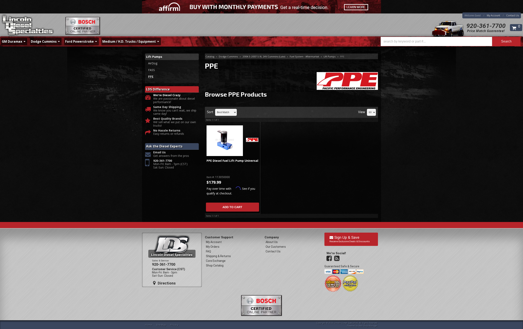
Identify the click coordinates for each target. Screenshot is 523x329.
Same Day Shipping (167, 107)
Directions (166, 283)
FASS (151, 70)
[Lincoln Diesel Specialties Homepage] (28, 25)
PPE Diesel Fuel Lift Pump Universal (232, 161)
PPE (150, 76)
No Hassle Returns (166, 130)
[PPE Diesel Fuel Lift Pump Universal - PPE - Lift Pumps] (224, 141)
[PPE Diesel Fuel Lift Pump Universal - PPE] (252, 140)
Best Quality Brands (167, 118)
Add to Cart (232, 207)
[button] (451, 41)
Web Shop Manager (368, 325)
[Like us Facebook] (329, 258)
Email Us (159, 152)
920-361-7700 (486, 25)
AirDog (152, 63)
